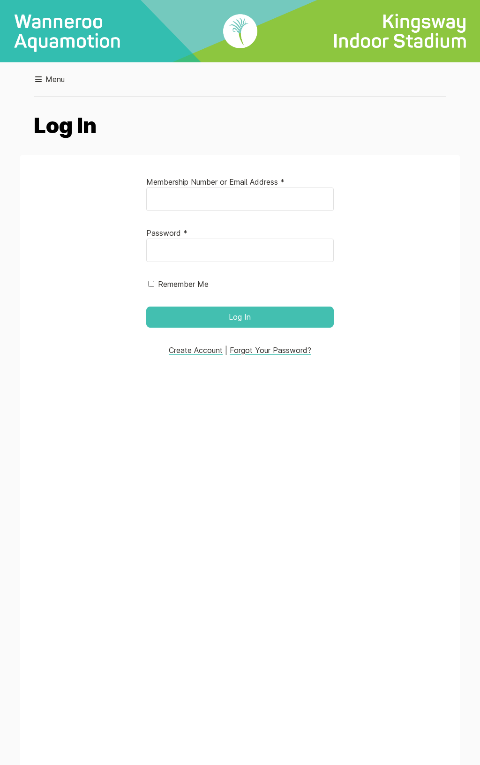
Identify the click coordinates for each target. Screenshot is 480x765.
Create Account (196, 350)
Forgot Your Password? (270, 350)
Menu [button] (54, 79)
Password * (167, 233)
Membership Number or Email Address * (215, 182)
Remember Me (183, 284)
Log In (240, 317)
